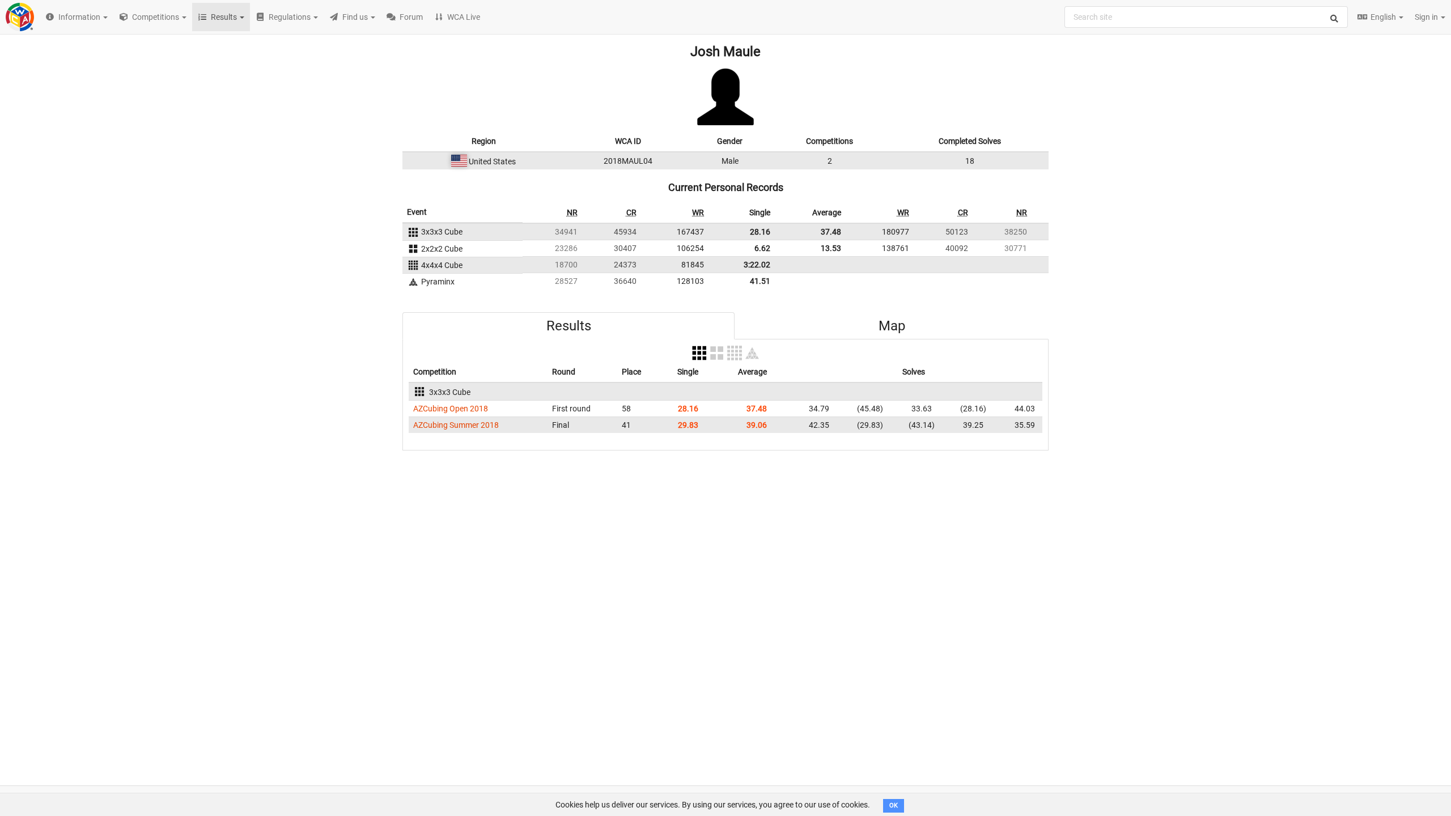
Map (892, 326)
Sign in (1427, 17)
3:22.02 (757, 264)
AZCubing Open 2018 (450, 408)
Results (568, 326)
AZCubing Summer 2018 (456, 425)
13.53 (831, 248)
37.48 (831, 231)
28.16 (760, 231)
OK (893, 805)
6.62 (762, 248)
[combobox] (1206, 17)
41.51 (760, 281)
